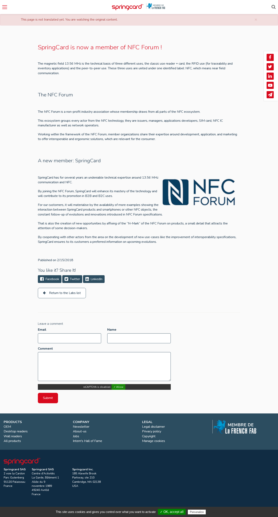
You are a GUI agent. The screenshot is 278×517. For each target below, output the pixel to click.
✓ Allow (118, 387)
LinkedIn (96, 279)
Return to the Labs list (64, 293)
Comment (45, 348)
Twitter (74, 279)
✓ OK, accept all (172, 512)
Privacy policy (216, 512)
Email (42, 329)
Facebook (52, 279)
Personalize (197, 512)
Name (111, 329)
